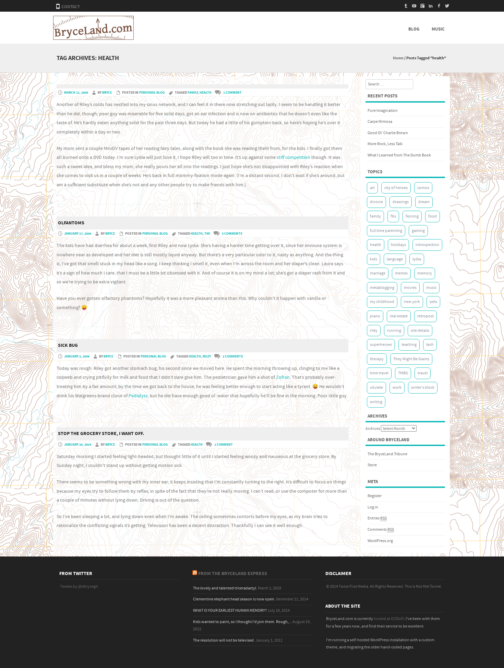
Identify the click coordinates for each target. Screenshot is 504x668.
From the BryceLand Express (232, 573)
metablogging (382, 287)
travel (423, 373)
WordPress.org (380, 540)
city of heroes (396, 187)
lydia (416, 259)
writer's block (422, 387)
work (397, 387)
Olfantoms (71, 223)
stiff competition (293, 157)
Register (375, 496)
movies (410, 287)
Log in (373, 507)
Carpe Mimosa (380, 121)
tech (430, 344)
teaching (409, 344)
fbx (393, 216)
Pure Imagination (383, 110)
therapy (377, 359)
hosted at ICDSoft (389, 618)
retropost (425, 316)
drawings (401, 201)
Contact (70, 7)
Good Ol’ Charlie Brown (388, 133)
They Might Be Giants (411, 359)
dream (424, 201)
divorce (376, 201)
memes (401, 273)
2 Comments (233, 356)
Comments (381, 529)
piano (375, 316)
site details (420, 330)
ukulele (376, 387)
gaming (418, 230)
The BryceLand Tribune (387, 454)
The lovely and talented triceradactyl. (225, 588)
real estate (399, 316)
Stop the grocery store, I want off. (101, 433)
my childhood (382, 301)
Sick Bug (68, 345)
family (193, 92)
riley (207, 356)
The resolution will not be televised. (224, 640)
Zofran (283, 377)
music (438, 29)
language (395, 259)
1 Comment (232, 92)
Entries (377, 518)
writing (376, 402)
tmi (207, 233)
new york (412, 301)
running (394, 330)
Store (372, 465)
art (372, 187)
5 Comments (232, 233)
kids (373, 259)
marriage (377, 273)
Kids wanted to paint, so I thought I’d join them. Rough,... (242, 621)
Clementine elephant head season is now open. (234, 599)
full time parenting (386, 230)
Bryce (107, 92)
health (206, 92)
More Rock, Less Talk (385, 144)
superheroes (381, 344)
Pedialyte (138, 396)
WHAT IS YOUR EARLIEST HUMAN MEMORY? (230, 610)
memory (424, 273)
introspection (427, 244)
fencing (412, 216)
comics (423, 187)
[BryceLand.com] (93, 38)
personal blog (152, 92)
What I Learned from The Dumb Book (399, 155)
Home (398, 58)
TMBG (403, 373)
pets (433, 301)
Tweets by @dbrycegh (79, 586)
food (432, 216)
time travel (379, 373)
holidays (398, 244)
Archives (372, 428)
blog (413, 29)
